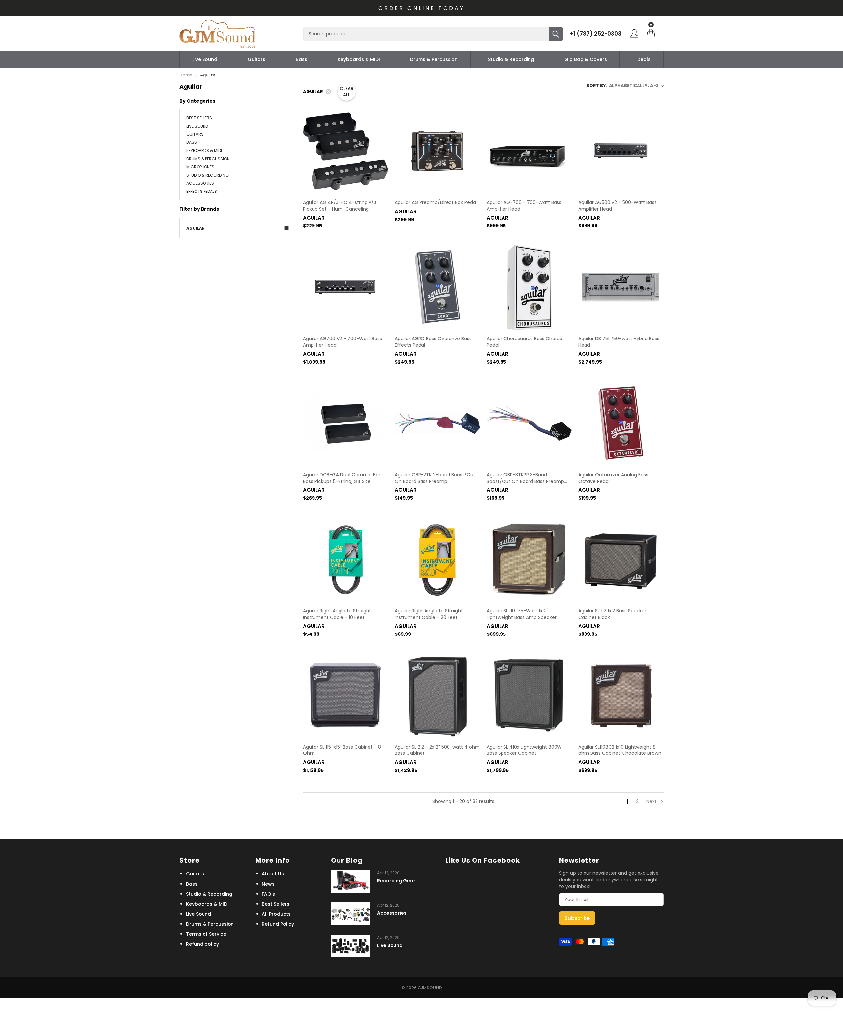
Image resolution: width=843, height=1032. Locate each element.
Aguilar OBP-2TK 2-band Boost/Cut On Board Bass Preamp (435, 478)
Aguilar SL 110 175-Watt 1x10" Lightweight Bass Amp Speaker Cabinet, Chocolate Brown (522, 614)
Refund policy (202, 944)
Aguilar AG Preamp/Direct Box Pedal (436, 202)
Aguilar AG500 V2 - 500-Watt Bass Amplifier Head (617, 205)
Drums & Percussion (434, 59)
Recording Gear (396, 881)
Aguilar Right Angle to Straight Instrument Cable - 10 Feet (337, 614)
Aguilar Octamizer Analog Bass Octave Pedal (613, 478)
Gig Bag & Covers (585, 59)
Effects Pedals (201, 191)
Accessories (200, 183)
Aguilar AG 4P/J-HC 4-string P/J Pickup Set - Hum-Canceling (339, 205)
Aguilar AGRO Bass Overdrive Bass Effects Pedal (433, 342)
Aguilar (195, 228)
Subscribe (577, 918)
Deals (644, 59)
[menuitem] (204, 59)
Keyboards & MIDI (359, 59)
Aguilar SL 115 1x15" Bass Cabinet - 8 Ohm (342, 750)
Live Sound (204, 59)
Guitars (256, 59)
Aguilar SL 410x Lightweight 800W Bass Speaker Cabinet (524, 750)
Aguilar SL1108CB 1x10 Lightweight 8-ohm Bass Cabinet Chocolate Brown (619, 750)
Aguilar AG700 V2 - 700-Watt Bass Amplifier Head (342, 342)
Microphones (200, 167)
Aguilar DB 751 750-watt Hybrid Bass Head (618, 342)
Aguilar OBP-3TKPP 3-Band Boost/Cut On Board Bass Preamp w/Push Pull (525, 478)
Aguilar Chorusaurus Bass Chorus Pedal (524, 342)
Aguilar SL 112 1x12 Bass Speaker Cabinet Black (612, 614)
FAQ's (268, 894)
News (268, 884)
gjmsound (430, 988)
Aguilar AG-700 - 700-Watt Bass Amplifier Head (524, 205)
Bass (301, 59)
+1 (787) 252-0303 (596, 34)
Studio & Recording (511, 59)
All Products (276, 914)
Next (652, 801)
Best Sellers (199, 118)
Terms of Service (206, 934)
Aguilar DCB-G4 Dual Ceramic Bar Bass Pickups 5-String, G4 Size (341, 478)
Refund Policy (278, 924)
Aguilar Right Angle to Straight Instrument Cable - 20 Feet (429, 614)
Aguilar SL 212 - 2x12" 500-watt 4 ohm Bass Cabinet (437, 750)
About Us (273, 873)
